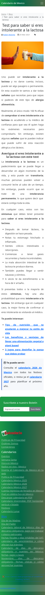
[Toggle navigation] (42, 3)
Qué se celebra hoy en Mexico (17, 494)
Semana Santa (9, 459)
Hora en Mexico (9, 463)
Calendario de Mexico (12, 3)
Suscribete (35, 409)
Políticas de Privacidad (13, 440)
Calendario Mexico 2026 (14, 483)
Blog (4, 516)
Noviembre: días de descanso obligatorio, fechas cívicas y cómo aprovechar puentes (22, 562)
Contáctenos (8, 446)
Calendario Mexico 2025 (14, 480)
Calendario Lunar (10, 511)
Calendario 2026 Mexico (8, 588)
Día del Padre (8, 523)
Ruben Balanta (9, 34)
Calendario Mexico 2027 (14, 487)
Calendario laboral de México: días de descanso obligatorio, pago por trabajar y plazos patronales (22, 531)
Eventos (5, 456)
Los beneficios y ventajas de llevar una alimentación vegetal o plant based (24, 341)
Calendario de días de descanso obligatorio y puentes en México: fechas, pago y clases (22, 551)
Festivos (5, 507)
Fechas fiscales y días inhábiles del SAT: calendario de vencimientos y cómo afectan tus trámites (22, 541)
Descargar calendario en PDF (16, 497)
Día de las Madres (10, 520)
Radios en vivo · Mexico (13, 466)
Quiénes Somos (9, 443)
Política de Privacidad (12, 476)
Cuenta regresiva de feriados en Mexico (22, 490)
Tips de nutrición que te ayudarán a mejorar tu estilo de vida (24, 329)
